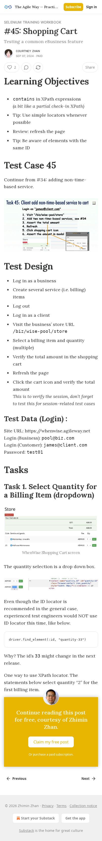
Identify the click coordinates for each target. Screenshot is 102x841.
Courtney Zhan (28, 51)
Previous (19, 778)
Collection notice (83, 805)
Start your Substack (38, 818)
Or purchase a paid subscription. (51, 754)
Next (85, 778)
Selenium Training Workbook (32, 22)
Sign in (91, 7)
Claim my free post (51, 742)
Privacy (47, 805)
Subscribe (73, 7)
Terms (61, 805)
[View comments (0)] (26, 67)
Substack (26, 830)
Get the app (75, 818)
